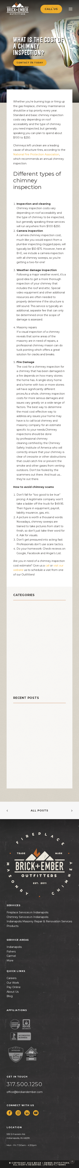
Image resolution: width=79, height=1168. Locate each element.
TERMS (61, 1165)
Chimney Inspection (30, 616)
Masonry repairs (27, 327)
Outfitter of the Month (33, 652)
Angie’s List (53, 553)
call (47, 565)
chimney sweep (27, 625)
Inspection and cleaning (34, 203)
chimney (20, 611)
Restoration (23, 671)
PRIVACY (49, 1165)
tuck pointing (25, 349)
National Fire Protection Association (36, 154)
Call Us (51, 9)
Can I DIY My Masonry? (30, 715)
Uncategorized (26, 684)
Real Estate (23, 661)
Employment (24, 634)
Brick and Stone (27, 606)
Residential (23, 666)
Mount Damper (26, 648)
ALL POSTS (39, 810)
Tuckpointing (24, 680)
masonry (20, 643)
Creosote (21, 629)
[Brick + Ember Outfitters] (25, 8)
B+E (19, 253)
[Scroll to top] (72, 1161)
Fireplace (21, 638)
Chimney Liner (25, 620)
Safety (18, 675)
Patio (17, 657)
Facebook (33, 553)
